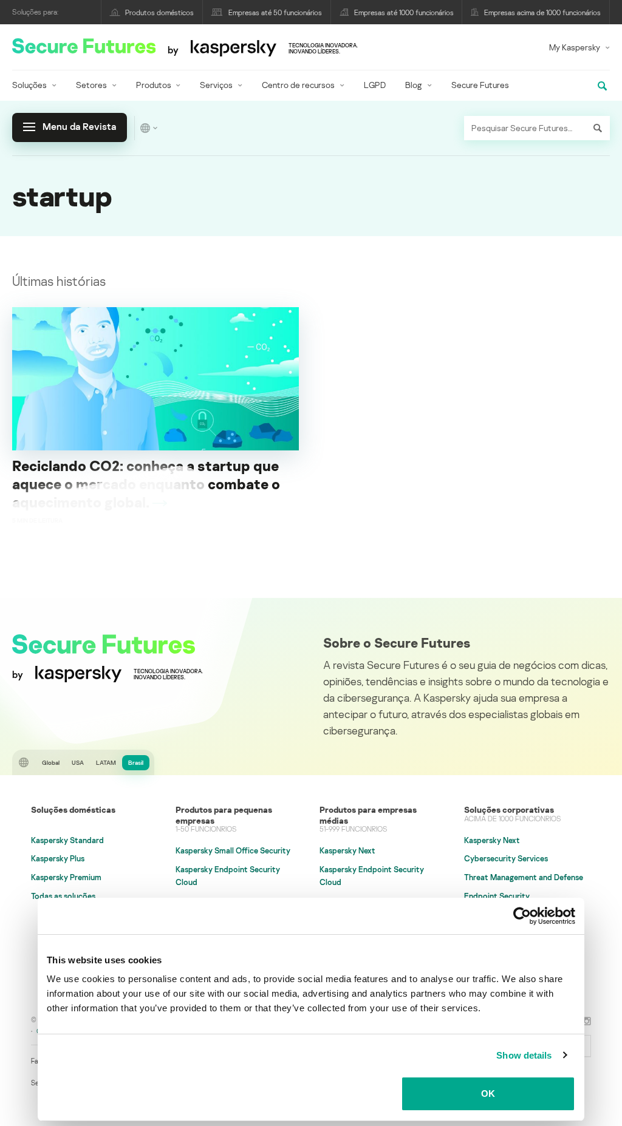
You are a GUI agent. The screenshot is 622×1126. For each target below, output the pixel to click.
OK (488, 1093)
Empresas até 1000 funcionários (404, 12)
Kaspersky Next (347, 850)
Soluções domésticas (73, 809)
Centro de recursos (298, 85)
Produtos (153, 85)
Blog (413, 85)
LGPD (375, 85)
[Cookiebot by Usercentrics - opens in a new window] (522, 916)
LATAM (106, 762)
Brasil (135, 762)
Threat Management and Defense (523, 877)
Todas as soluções (63, 896)
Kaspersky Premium (66, 877)
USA (78, 762)
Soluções (29, 85)
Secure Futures (480, 85)
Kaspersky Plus (57, 858)
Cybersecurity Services (506, 858)
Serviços (216, 85)
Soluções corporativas (509, 809)
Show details (524, 1055)
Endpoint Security (497, 896)
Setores (91, 85)
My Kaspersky (574, 47)
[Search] (598, 128)
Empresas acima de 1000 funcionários (542, 12)
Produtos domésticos (159, 12)
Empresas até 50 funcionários (275, 12)
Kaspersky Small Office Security (233, 850)
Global (51, 762)
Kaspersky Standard (67, 840)
